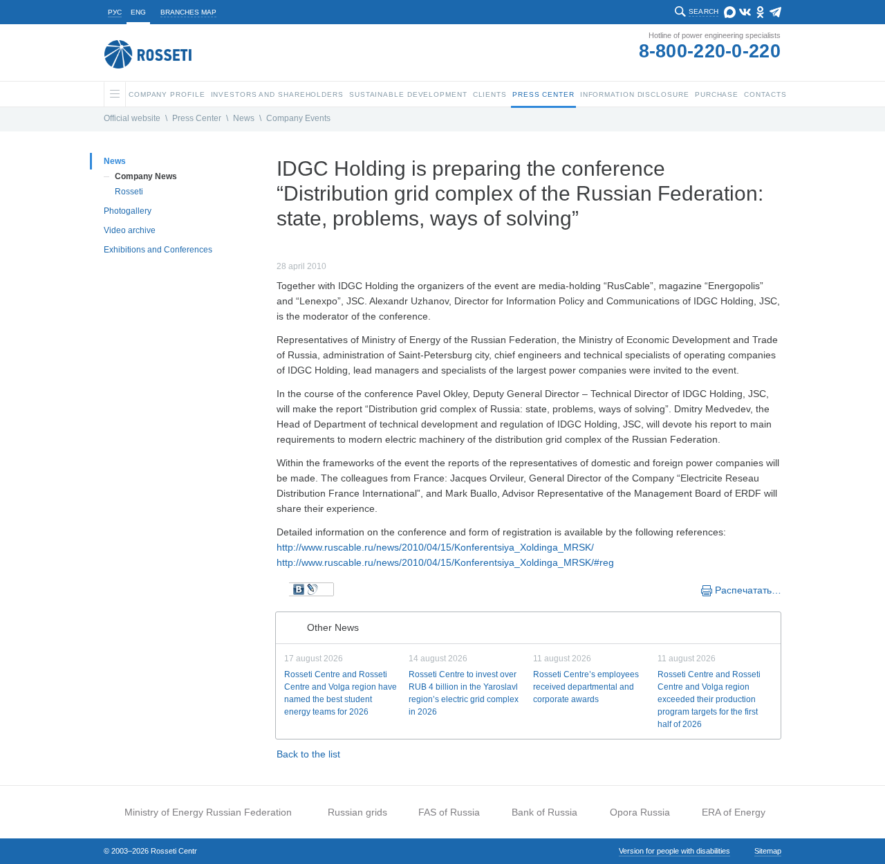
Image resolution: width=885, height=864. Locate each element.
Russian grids (357, 812)
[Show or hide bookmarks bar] (283, 589)
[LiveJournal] (312, 589)
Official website (132, 118)
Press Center (196, 118)
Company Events (298, 118)
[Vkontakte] (298, 589)
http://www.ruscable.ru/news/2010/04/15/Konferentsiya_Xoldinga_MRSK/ (435, 547)
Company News (146, 176)
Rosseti (129, 191)
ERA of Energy (733, 812)
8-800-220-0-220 (710, 51)
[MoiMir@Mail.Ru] (326, 589)
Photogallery (127, 211)
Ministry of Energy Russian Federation (208, 812)
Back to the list (308, 754)
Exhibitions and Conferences (158, 250)
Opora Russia (640, 812)
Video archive (130, 230)
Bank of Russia (544, 812)
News (243, 118)
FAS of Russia (449, 812)
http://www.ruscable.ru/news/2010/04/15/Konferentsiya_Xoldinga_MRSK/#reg (445, 562)
